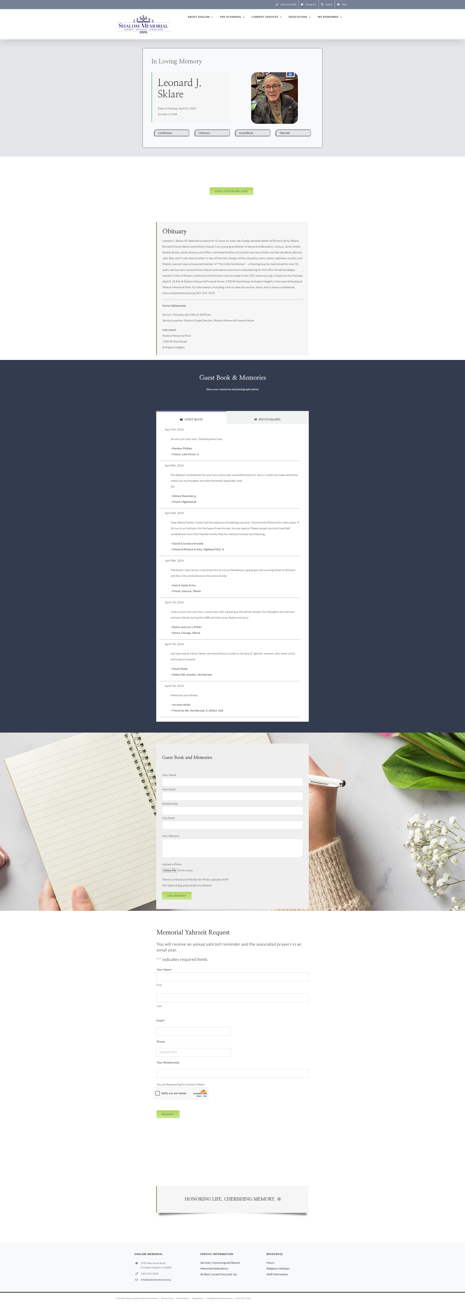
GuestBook (246, 133)
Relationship (170, 803)
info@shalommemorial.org (156, 1279)
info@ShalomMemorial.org (219, 1298)
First (159, 985)
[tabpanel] (232, 573)
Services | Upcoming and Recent (220, 1262)
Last (159, 1006)
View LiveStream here (231, 191)
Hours (270, 1262)
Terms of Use (167, 1298)
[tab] (191, 417)
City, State (168, 818)
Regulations (197, 1298)
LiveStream (165, 133)
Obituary (204, 133)
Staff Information (277, 1274)
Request (168, 1114)
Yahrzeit (285, 133)
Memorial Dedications (214, 1268)
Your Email (168, 789)
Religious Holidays (278, 1268)
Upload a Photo (172, 864)
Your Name (169, 775)
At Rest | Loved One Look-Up (218, 1274)
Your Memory (170, 836)
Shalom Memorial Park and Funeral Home (138, 1298)
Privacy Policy (182, 1298)
